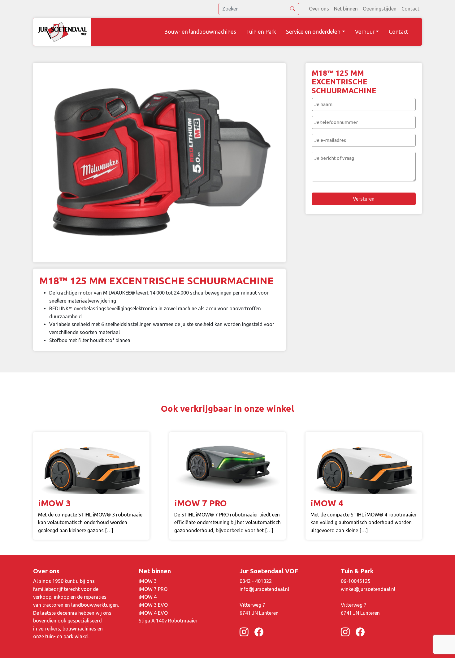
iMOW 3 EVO (153, 605)
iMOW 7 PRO (153, 589)
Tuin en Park (261, 32)
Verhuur (365, 32)
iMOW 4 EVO (153, 613)
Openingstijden (379, 8)
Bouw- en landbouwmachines (200, 32)
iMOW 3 (148, 581)
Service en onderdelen (313, 32)
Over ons (319, 8)
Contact (410, 8)
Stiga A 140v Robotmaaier (168, 620)
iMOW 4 (148, 597)
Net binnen (346, 8)
